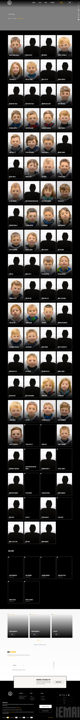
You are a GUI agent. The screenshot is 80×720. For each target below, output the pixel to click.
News (64, 700)
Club (40, 2)
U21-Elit (42, 698)
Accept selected (45, 710)
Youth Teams (13, 18)
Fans (46, 2)
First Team (43, 696)
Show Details (50, 717)
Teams (33, 2)
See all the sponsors (11, 656)
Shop (70, 2)
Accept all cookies (45, 706)
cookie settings (12, 712)
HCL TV (64, 697)
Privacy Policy (18, 707)
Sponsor (52, 2)
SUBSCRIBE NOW (58, 682)
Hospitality (32, 699)
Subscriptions (32, 698)
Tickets (61, 2)
